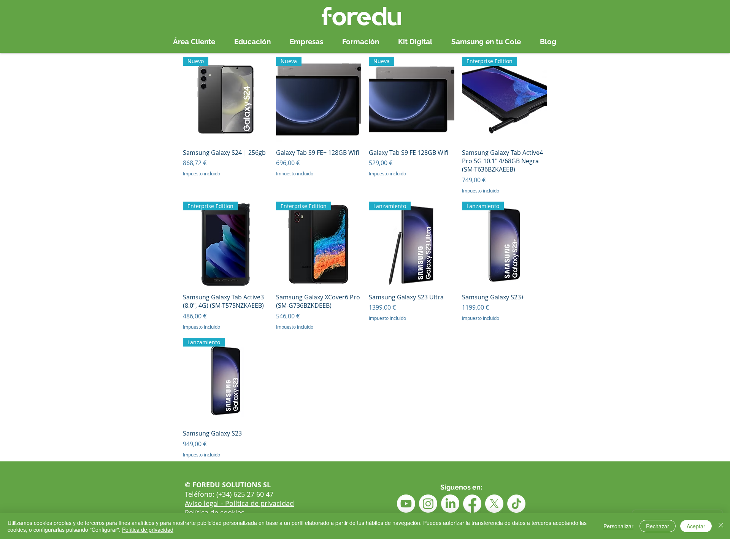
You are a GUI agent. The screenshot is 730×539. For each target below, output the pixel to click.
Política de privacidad (147, 529)
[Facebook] (472, 503)
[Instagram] (428, 503)
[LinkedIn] (450, 503)
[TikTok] (516, 503)
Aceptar (696, 526)
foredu (361, 16)
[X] (494, 503)
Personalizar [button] (618, 526)
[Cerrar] (720, 526)
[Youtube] (406, 503)
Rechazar (657, 526)
